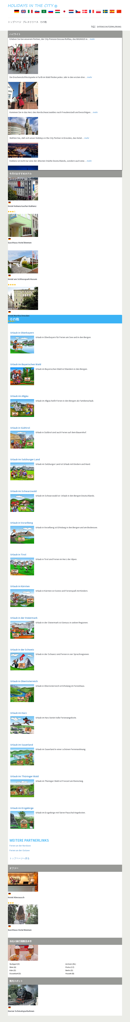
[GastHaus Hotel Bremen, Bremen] (65, 225)
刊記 (93, 26)
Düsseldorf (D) (15, 973)
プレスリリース (30, 21)
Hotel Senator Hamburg (19, 897)
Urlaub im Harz (18, 712)
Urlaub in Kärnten (20, 586)
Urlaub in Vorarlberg (21, 522)
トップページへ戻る (19, 858)
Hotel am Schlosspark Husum (22, 279)
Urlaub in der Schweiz (22, 649)
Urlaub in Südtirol (20, 427)
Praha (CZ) (69, 967)
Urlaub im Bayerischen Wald (25, 364)
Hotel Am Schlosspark (19, 929)
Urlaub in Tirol (18, 554)
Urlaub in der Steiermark (23, 617)
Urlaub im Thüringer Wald (24, 776)
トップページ (14, 21)
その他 (43, 21)
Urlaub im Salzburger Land (25, 459)
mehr (89, 67)
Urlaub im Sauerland (21, 744)
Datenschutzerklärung (109, 26)
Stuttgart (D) (15, 964)
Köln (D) (13, 970)
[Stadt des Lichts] (65, 166)
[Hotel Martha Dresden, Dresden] (65, 298)
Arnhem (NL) (70, 964)
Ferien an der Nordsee (20, 845)
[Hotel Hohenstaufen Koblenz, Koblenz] (65, 188)
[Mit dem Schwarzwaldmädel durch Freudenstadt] (65, 85)
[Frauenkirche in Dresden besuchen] (65, 116)
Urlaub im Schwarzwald (23, 491)
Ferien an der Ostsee (20, 850)
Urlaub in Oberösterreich (24, 681)
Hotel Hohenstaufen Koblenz (22, 206)
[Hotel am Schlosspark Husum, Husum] (65, 261)
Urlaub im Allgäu (19, 396)
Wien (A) (13, 967)
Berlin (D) (69, 970)
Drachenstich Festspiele (20, 1011)
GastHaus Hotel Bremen (20, 242)
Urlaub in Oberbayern (22, 332)
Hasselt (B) (69, 973)
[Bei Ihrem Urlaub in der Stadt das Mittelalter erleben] (65, 49)
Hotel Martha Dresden (18, 315)
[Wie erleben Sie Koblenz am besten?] (65, 140)
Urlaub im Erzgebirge (21, 808)
